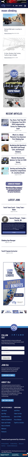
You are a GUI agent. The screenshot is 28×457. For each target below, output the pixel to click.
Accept (14, 232)
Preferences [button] (17, 229)
